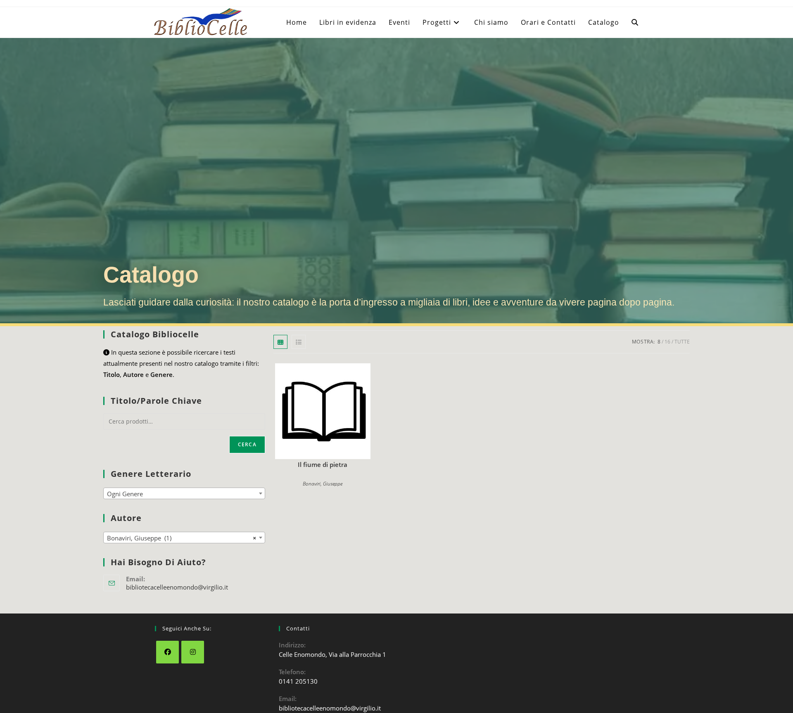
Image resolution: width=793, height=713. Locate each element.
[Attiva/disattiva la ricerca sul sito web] (634, 22)
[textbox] (184, 494)
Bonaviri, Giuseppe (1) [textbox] (181, 538)
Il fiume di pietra (322, 464)
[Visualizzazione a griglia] (280, 342)
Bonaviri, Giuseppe (322, 483)
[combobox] (184, 493)
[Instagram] (192, 652)
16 (667, 341)
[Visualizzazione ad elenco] (299, 342)
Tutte (682, 341)
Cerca (247, 444)
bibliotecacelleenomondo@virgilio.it (177, 587)
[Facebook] (167, 652)
